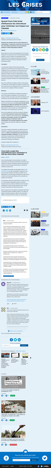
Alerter (14, 303)
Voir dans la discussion (8, 276)
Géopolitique (13, 444)
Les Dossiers (6, 12)
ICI (18, 142)
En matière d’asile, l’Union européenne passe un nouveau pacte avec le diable (45, 233)
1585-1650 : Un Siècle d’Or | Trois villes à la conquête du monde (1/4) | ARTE (13, 415)
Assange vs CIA (44, 102)
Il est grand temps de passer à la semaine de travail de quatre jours (45, 215)
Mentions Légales (23, 466)
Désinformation (8, 15)
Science (42, 69)
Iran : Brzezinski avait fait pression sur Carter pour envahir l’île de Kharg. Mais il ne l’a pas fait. (45, 90)
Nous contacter (5, 466)
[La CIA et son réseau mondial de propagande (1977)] (13, 382)
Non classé (43, 220)
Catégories (14, 12)
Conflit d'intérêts (10, 30)
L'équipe (12, 466)
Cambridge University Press (12, 38)
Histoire (13, 395)
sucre (15, 30)
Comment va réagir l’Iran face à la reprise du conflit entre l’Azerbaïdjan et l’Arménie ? (13, 439)
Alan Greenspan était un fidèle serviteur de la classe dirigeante (45, 81)
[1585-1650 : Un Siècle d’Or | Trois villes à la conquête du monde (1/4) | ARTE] (13, 406)
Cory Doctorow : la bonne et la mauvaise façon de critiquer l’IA (45, 72)
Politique (43, 78)
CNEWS (7, 157)
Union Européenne (45, 111)
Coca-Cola (5, 30)
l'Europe (43, 229)
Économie (43, 212)
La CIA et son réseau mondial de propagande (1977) (10, 390)
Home (2, 15)
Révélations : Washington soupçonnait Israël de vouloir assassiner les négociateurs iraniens (45, 224)
